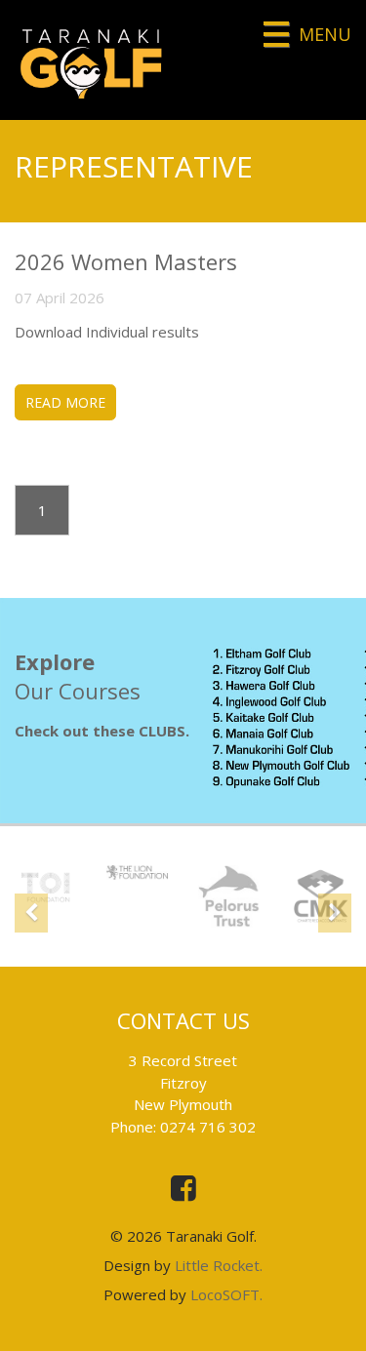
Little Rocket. (219, 1265)
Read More (65, 402)
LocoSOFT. (226, 1294)
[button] (31, 911)
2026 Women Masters (126, 261)
